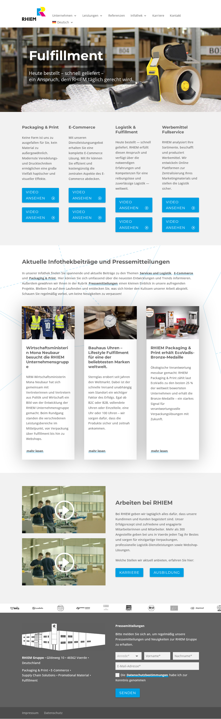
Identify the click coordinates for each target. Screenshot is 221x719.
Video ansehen (35, 195)
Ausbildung (167, 572)
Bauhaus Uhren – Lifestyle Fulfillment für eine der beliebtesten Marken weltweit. (109, 357)
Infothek (136, 16)
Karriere (158, 16)
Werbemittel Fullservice (175, 129)
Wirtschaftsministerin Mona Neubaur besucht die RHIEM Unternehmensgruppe (47, 357)
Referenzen (116, 16)
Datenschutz (53, 713)
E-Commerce (82, 127)
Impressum (30, 713)
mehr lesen (35, 451)
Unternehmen (62, 16)
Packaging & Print (40, 127)
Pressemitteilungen (103, 283)
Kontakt (175, 16)
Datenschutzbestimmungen (147, 675)
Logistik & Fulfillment (126, 129)
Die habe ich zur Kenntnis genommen (151, 677)
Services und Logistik (155, 273)
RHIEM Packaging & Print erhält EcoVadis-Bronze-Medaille (172, 353)
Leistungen (90, 16)
